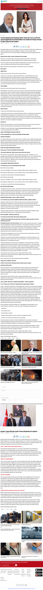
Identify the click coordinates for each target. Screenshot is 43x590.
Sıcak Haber (29, 575)
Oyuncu (9, 338)
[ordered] (15, 400)
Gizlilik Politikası (17, 588)
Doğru (2, 509)
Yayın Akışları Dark (11, 571)
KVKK (24, 588)
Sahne (13, 338)
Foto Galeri (29, 569)
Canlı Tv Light (3, 572)
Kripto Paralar (24, 574)
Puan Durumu (16, 572)
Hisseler (23, 572)
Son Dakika (10, 574)
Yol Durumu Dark (4, 571)
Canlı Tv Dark (10, 569)
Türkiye (15, 509)
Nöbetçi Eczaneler (11, 572)
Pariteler (23, 575)
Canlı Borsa (16, 569)
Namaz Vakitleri (17, 571)
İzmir (8, 509)
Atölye (2, 338)
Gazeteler (28, 574)
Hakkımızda (10, 588)
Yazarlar (28, 572)
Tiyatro (17, 338)
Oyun (6, 338)
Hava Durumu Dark (4, 569)
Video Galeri (29, 571)
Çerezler (21, 588)
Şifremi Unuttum (4, 580)
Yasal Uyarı (33, 588)
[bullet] (16, 400)
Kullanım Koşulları (28, 588)
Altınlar (23, 569)
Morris (11, 509)
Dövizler (23, 571)
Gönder (4, 399)
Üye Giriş (2, 577)
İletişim (13, 588)
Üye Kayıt (2, 578)
